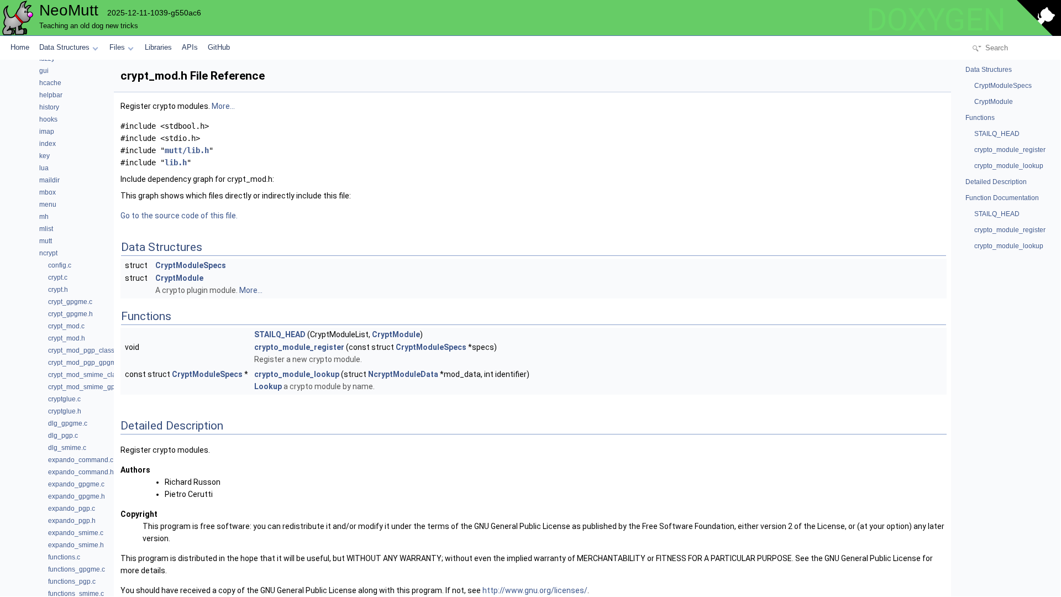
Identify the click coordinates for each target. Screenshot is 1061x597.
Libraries (158, 47)
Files (117, 47)
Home (19, 47)
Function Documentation (1002, 198)
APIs (190, 47)
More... (223, 106)
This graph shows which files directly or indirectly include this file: (235, 195)
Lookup (268, 386)
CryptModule (179, 278)
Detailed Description (996, 182)
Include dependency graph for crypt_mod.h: (197, 179)
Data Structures (64, 47)
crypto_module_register (299, 347)
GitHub (219, 47)
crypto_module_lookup (296, 374)
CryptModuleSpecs (190, 265)
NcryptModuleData (403, 374)
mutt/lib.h (187, 150)
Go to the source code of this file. (179, 215)
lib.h (176, 162)
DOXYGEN (936, 20)
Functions (980, 118)
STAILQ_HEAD (280, 334)
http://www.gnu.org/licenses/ (534, 590)
